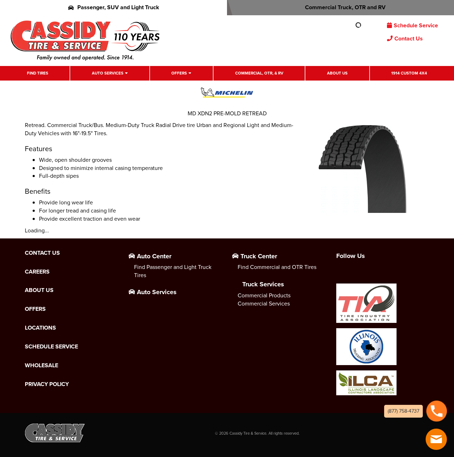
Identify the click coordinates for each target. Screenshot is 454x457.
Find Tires (37, 73)
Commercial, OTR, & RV (259, 73)
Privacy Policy (47, 384)
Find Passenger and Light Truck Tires (172, 271)
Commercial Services (264, 303)
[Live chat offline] (436, 439)
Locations (40, 328)
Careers (37, 272)
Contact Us (408, 38)
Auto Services (107, 73)
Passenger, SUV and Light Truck (118, 7)
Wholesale (41, 365)
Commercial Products (264, 295)
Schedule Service (416, 25)
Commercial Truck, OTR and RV (345, 7)
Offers (179, 73)
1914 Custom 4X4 (409, 73)
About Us (337, 73)
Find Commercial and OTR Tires (277, 267)
